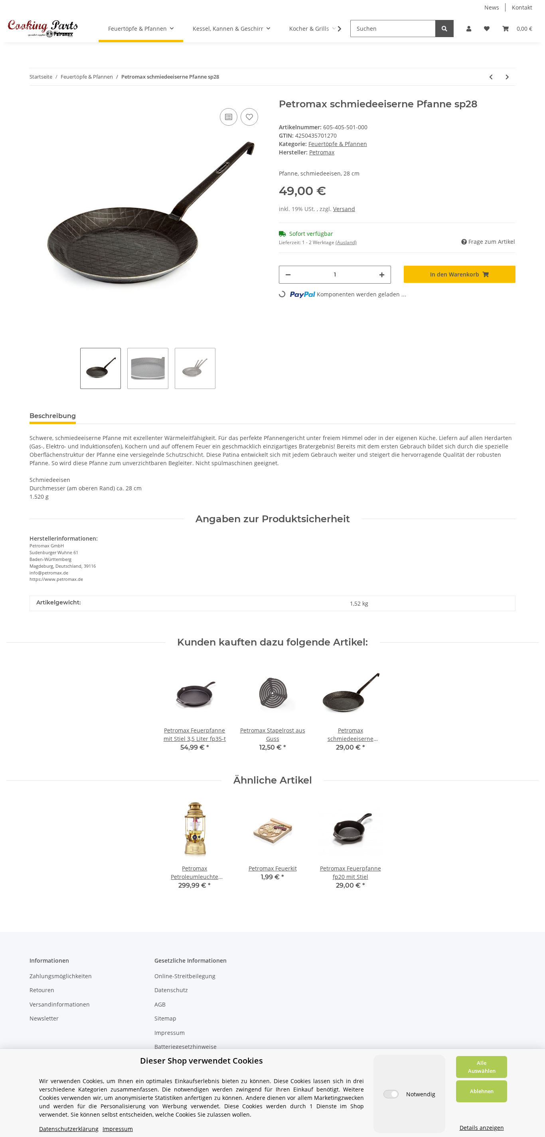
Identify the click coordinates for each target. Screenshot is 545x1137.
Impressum (169, 1032)
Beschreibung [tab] (53, 416)
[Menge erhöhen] (382, 274)
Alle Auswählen (482, 1066)
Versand (344, 209)
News (491, 7)
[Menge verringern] (288, 274)
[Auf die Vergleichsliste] (228, 117)
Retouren (42, 990)
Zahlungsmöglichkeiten (61, 976)
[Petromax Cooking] (42, 28)
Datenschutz (171, 990)
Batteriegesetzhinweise (185, 1046)
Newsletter (44, 1018)
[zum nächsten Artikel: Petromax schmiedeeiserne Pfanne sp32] (507, 76)
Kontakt (522, 7)
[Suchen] (444, 28)
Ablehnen (482, 1091)
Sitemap (165, 1018)
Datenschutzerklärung (69, 1129)
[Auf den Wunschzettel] (249, 117)
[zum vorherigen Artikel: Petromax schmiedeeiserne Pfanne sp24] (491, 76)
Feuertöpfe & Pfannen (337, 144)
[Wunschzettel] (487, 28)
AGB (160, 1004)
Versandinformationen (60, 1004)
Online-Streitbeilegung (184, 976)
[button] (469, 28)
